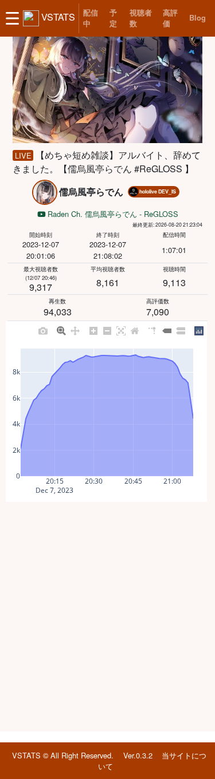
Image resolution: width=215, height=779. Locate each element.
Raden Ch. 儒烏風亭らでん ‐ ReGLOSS (111, 213)
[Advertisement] (107, 616)
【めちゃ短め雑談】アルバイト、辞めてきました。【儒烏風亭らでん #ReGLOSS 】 (106, 161)
